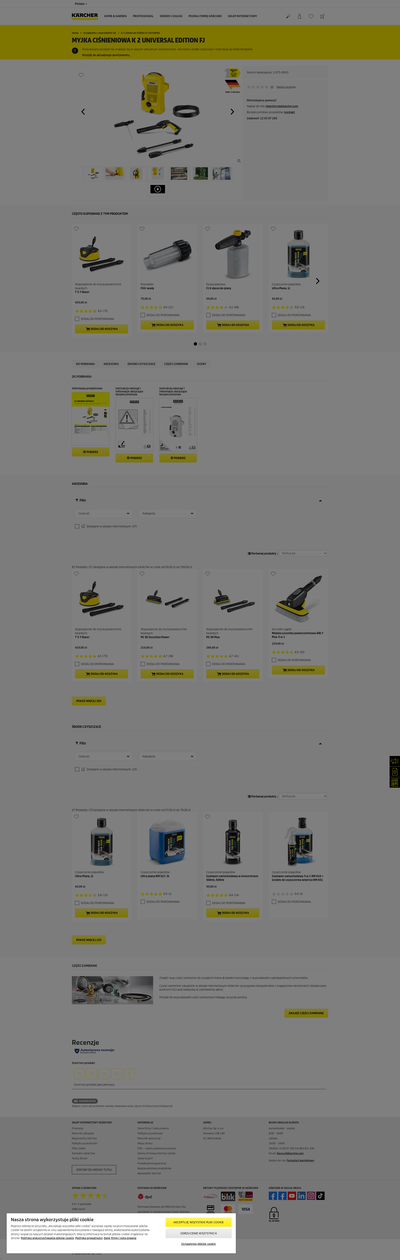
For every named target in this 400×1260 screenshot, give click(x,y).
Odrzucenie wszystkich (198, 1233)
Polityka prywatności (89, 1238)
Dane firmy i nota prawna (120, 1238)
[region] (121, 1233)
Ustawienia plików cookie (198, 1244)
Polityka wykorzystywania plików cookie (47, 1238)
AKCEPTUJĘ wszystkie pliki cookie (198, 1222)
